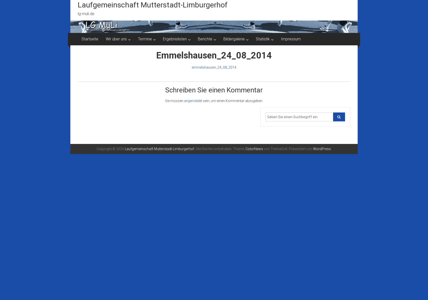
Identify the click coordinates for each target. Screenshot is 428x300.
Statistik (263, 39)
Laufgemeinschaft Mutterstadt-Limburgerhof (153, 4)
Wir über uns (116, 39)
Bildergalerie (234, 39)
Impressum (291, 39)
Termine (145, 39)
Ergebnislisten (175, 39)
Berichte (205, 39)
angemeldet (193, 101)
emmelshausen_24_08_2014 (214, 67)
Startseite (89, 39)
